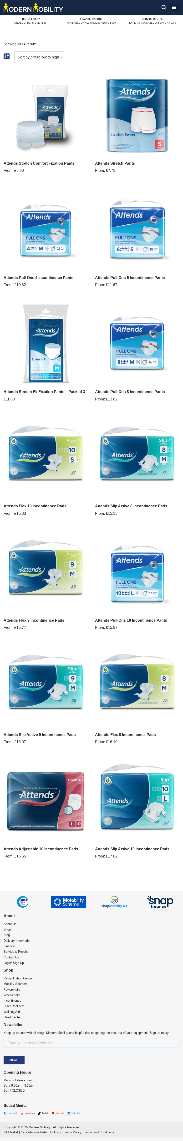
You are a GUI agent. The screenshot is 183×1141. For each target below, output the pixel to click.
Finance (9, 946)
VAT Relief (11, 1132)
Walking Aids (12, 1012)
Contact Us (11, 957)
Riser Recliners (14, 1006)
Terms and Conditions (99, 1132)
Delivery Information (17, 940)
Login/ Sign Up (14, 963)
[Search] (164, 7)
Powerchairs (12, 989)
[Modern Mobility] (33, 7)
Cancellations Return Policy (40, 1132)
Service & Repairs (16, 951)
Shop (7, 929)
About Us (10, 924)
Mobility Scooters (16, 984)
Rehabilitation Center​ (18, 978)
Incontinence (12, 1000)
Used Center (12, 1017)
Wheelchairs (12, 995)
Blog (7, 935)
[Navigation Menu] (174, 7)
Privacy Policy (71, 1132)
